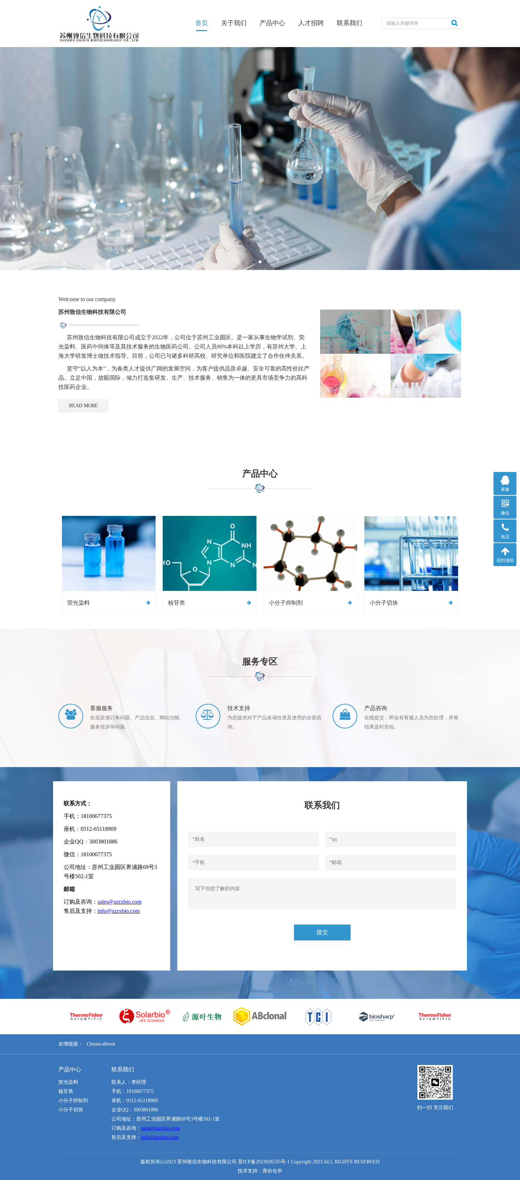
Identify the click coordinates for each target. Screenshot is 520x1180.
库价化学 (272, 1171)
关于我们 (234, 23)
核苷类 (65, 1091)
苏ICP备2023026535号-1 (264, 1161)
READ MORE (83, 405)
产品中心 (272, 23)
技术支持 (238, 708)
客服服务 (101, 708)
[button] (254, 261)
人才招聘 (311, 23)
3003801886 (145, 1109)
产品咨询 (375, 708)
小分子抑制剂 (73, 1100)
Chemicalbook (101, 1044)
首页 (201, 23)
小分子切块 (70, 1109)
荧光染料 (68, 1082)
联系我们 (349, 23)
